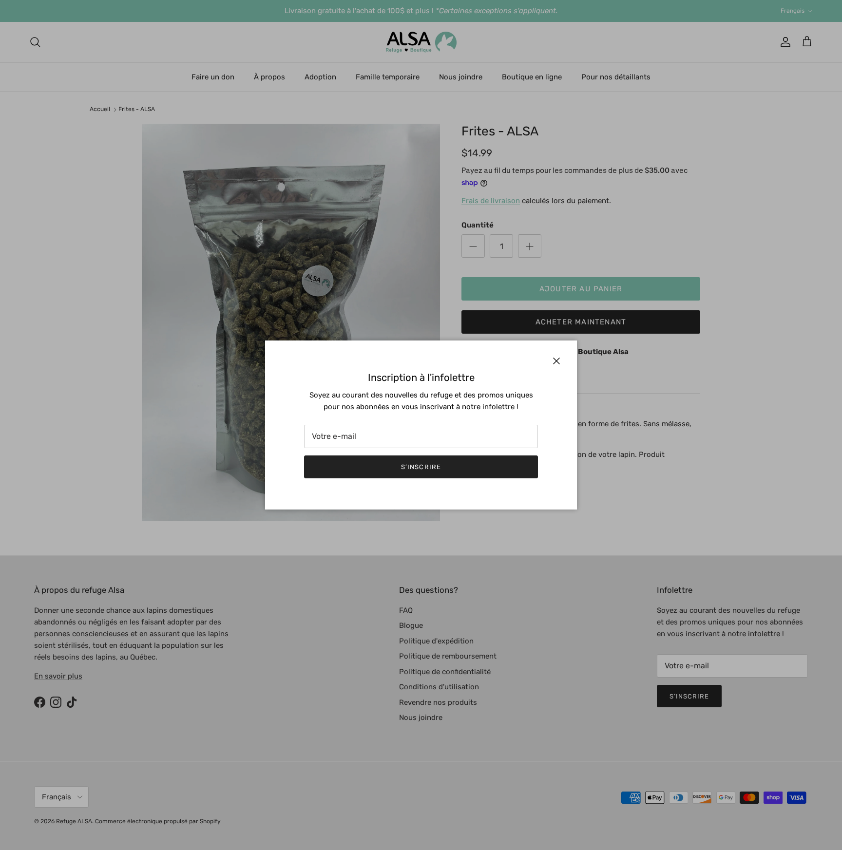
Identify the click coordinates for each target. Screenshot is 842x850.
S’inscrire (420, 467)
